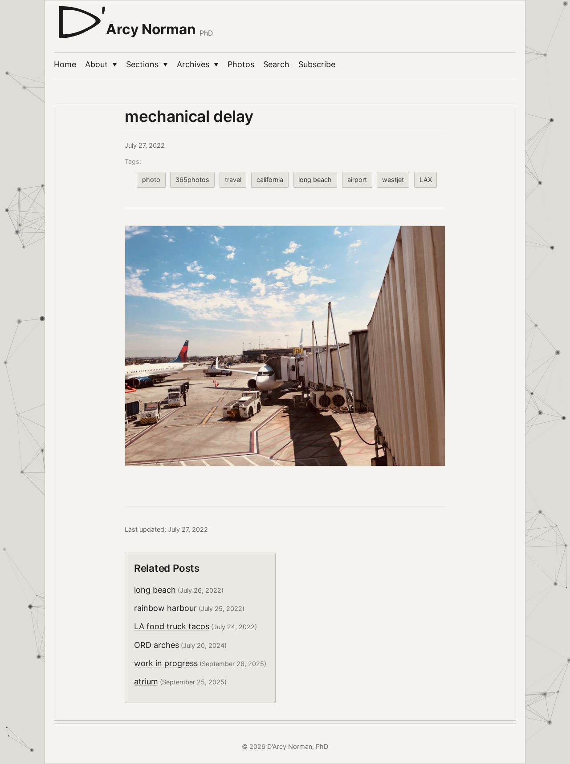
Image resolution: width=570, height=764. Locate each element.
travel (233, 179)
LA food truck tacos (171, 626)
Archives (198, 64)
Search (276, 64)
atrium (146, 681)
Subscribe (316, 64)
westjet (393, 179)
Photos (241, 64)
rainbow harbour (165, 608)
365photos (192, 179)
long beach (315, 179)
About (101, 64)
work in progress (166, 663)
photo (151, 179)
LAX (425, 179)
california (269, 179)
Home (65, 64)
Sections (147, 64)
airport (357, 179)
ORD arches (156, 645)
